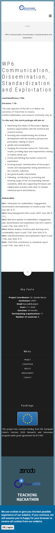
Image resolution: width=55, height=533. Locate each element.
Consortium (27, 364)
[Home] (27, 8)
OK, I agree (8, 527)
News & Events (27, 373)
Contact (27, 377)
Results (27, 368)
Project (27, 360)
